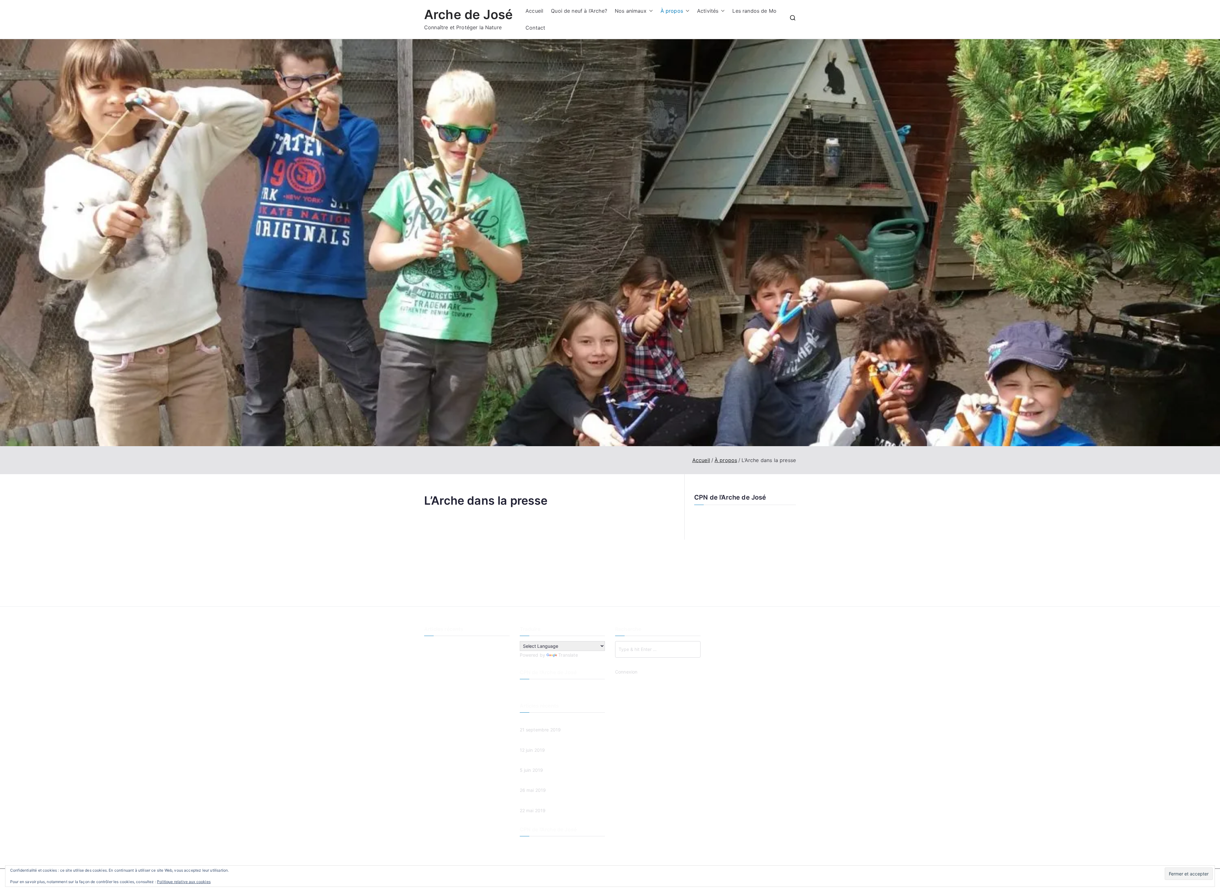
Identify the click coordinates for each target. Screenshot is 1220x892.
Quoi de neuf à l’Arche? (579, 11)
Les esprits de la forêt (447, 655)
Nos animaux (631, 11)
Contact (535, 27)
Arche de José (468, 14)
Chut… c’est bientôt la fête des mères (464, 687)
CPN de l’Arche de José (730, 497)
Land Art (433, 666)
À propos (672, 11)
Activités (707, 11)
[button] (650, 11)
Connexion (626, 671)
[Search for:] (657, 649)
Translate (568, 655)
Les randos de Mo (754, 11)
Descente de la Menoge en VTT (457, 645)
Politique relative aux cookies (184, 881)
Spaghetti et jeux (442, 677)
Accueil (534, 11)
